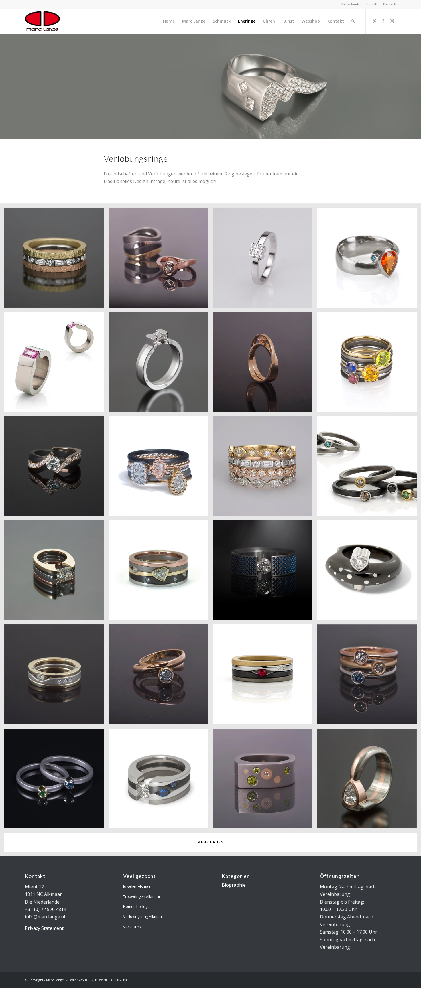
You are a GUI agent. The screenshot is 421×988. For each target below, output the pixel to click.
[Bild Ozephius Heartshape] (161, 572)
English (371, 4)
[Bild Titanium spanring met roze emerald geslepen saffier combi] (56, 364)
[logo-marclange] (42, 21)
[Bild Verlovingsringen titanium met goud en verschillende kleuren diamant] (56, 781)
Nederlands (350, 4)
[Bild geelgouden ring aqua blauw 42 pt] (161, 676)
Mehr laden (210, 842)
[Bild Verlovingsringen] (369, 676)
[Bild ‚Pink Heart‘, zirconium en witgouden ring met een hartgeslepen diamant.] (369, 572)
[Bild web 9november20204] (56, 260)
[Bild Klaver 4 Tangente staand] (265, 260)
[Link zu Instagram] (391, 21)
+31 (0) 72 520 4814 (45, 909)
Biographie (234, 885)
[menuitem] (351, 4)
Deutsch (389, 4)
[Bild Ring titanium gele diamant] (265, 781)
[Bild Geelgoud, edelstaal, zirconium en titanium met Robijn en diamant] (265, 676)
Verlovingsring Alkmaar (143, 916)
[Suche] (353, 21)
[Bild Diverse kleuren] (369, 468)
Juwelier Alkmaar (137, 886)
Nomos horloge (136, 906)
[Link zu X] (374, 21)
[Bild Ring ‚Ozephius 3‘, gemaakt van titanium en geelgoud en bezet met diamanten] (56, 676)
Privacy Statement (44, 928)
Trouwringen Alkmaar (141, 896)
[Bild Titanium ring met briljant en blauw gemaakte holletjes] (265, 572)
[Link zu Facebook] (383, 21)
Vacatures (132, 926)
